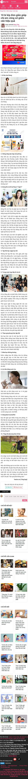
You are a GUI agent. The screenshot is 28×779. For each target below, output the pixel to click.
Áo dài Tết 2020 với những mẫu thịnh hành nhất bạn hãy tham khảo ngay (20, 544)
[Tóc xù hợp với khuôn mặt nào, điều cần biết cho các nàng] (7, 533)
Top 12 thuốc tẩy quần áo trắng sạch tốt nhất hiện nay (7, 707)
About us (3, 765)
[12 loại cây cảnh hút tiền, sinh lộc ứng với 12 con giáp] (21, 587)
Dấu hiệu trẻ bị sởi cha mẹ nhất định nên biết (21, 727)
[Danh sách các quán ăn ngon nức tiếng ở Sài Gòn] (21, 563)
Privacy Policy (23, 765)
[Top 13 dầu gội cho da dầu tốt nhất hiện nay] (21, 698)
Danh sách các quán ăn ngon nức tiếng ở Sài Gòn (21, 572)
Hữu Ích (9, 487)
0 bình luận (5, 491)
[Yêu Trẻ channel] (15, 760)
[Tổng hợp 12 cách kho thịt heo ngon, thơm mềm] (7, 587)
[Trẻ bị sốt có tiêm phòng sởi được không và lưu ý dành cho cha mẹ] (7, 638)
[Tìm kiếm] (26, 1)
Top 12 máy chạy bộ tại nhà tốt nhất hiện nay (21, 687)
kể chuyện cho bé (7, 738)
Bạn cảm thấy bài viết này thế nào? (14, 484)
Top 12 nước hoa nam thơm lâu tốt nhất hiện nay (21, 667)
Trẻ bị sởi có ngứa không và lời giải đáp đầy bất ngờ (21, 646)
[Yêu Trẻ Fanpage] (19, 760)
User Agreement (12, 765)
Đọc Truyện (10, 7)
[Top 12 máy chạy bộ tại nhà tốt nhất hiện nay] (21, 679)
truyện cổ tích (12, 737)
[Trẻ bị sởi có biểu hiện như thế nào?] (7, 679)
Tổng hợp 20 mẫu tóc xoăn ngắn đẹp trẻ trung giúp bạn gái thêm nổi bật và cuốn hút (7, 574)
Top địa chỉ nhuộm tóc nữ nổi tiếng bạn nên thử (7, 521)
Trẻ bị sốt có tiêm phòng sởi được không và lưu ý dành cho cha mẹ (7, 647)
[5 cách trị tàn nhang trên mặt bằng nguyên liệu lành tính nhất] (21, 512)
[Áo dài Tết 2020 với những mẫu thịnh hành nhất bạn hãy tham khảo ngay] (21, 533)
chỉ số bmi (22, 738)
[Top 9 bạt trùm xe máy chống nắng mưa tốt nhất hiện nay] (7, 658)
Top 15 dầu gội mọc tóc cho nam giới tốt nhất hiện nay (7, 728)
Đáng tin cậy (18, 487)
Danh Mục (3, 7)
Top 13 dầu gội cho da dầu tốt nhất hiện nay (20, 706)
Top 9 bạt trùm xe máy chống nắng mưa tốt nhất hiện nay (6, 668)
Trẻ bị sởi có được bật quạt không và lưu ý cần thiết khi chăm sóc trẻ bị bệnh (20, 625)
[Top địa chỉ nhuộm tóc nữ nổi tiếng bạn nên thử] (7, 512)
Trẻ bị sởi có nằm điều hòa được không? (7, 622)
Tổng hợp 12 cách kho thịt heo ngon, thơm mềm (7, 596)
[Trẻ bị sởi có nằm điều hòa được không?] (7, 614)
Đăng (24, 500)
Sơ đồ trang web (5, 767)
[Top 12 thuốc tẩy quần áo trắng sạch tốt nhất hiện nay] (7, 698)
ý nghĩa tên (15, 738)
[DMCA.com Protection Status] (6, 764)
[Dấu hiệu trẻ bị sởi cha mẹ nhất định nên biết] (21, 719)
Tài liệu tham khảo (23, 26)
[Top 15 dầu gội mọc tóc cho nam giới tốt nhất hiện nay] (7, 719)
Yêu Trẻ (6, 2)
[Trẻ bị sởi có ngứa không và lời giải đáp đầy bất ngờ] (21, 638)
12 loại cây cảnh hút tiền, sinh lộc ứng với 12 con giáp (20, 597)
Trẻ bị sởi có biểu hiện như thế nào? (7, 687)
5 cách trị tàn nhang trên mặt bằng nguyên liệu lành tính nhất (21, 522)
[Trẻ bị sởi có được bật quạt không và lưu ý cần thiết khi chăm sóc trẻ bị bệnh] (21, 614)
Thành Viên (17, 7)
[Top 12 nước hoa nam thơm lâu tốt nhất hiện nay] (21, 658)
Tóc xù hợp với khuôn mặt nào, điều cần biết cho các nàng (7, 543)
